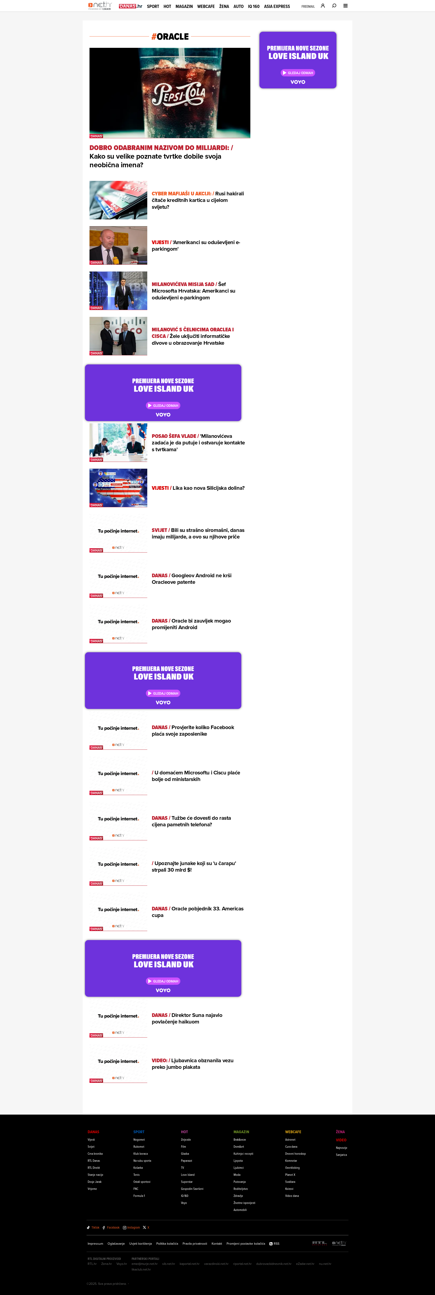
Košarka (138, 1167)
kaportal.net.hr (190, 1263)
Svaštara (290, 1181)
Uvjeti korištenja (140, 1243)
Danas (93, 1132)
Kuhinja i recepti (243, 1153)
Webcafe (206, 6)
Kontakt (217, 1243)
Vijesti (91, 1139)
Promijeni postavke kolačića (246, 1243)
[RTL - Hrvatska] (320, 1243)
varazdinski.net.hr (216, 1263)
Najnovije (341, 1147)
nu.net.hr (325, 1263)
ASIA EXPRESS (277, 6)
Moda (237, 1174)
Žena (224, 6)
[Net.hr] (339, 1243)
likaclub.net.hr (141, 1269)
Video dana (292, 1195)
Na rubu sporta (142, 1160)
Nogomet (139, 1139)
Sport (153, 6)
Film (183, 1146)
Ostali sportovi (141, 1181)
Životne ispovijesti (244, 1202)
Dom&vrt (239, 1146)
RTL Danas (94, 1160)
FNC (135, 1188)
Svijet (91, 1146)
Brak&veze (240, 1139)
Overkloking (292, 1167)
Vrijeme (92, 1188)
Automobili (240, 1210)
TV (182, 1167)
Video (341, 1140)
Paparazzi (186, 1160)
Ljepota (238, 1160)
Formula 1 (139, 1195)
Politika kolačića (167, 1243)
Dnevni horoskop (295, 1153)
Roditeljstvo (241, 1188)
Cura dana (291, 1146)
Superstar (187, 1181)
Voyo (184, 1202)
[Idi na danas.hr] (131, 6)
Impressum (95, 1243)
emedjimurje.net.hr (145, 1263)
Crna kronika (95, 1153)
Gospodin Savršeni (192, 1188)
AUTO (239, 6)
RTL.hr (92, 1263)
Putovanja (240, 1181)
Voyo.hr (121, 1263)
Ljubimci (239, 1167)
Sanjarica (341, 1154)
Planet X (290, 1174)
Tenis (136, 1174)
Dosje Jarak (95, 1181)
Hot (167, 6)
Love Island (188, 1174)
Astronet (290, 1139)
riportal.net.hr (242, 1263)
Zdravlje (238, 1195)
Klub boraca (140, 1153)
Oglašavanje (116, 1243)
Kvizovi (289, 1188)
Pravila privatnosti (195, 1243)
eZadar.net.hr (305, 1263)
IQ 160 (254, 6)
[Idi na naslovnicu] (101, 10)
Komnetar (291, 1160)
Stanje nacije (95, 1174)
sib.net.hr (168, 1263)
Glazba (185, 1153)
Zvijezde (186, 1139)
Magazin (184, 6)
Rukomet (138, 1146)
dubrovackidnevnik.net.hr (274, 1263)
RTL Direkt (94, 1167)
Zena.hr (106, 1263)
